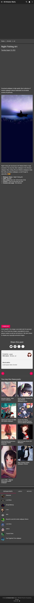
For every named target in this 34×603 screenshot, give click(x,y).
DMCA (15, 597)
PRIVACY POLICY (21, 597)
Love (7, 509)
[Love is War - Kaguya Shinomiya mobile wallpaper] (8, 462)
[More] (22, 346)
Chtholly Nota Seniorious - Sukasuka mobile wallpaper (8, 442)
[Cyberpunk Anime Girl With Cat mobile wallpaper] (8, 411)
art (15, 356)
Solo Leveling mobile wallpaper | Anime (23, 463)
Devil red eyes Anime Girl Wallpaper (25, 441)
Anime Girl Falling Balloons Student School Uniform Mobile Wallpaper (25, 421)
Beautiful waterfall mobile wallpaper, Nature (17, 519)
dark (7, 514)
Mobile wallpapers (24, 170)
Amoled (29, 168)
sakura (7, 528)
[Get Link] (18, 346)
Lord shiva (8, 524)
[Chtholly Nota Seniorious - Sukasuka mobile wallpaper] (8, 432)
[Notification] (29, 1)
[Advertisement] (17, 21)
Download (6, 326)
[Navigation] (1, 1)
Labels (20, 491)
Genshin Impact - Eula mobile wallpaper (7, 399)
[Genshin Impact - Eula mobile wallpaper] (8, 389)
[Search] (26, 1)
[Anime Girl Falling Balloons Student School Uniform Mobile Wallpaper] (25, 411)
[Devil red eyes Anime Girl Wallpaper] (25, 432)
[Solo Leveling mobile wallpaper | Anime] (25, 454)
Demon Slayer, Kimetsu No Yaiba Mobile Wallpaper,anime (25, 400)
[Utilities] (32, 1)
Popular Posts (7, 491)
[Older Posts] (31, 373)
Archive (29, 491)
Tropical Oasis (9, 533)
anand (11, 354)
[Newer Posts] (2, 373)
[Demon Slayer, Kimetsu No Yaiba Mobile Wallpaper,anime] (25, 389)
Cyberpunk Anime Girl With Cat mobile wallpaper (8, 420)
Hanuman (8, 495)
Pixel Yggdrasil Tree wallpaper (13, 538)
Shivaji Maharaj (10, 505)
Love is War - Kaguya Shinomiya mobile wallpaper (7, 481)
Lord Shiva (8, 500)
